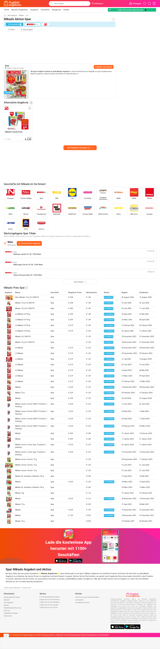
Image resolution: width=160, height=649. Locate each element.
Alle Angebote (12, 15)
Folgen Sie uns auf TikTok (49, 607)
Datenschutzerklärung (88, 635)
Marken (6, 605)
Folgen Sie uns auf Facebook (50, 599)
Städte (66, 10)
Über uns (7, 610)
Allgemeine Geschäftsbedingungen (68, 635)
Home (6, 10)
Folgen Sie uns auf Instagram (50, 602)
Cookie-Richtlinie (103, 635)
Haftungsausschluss (48, 635)
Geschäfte (45, 10)
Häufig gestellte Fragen (12, 597)
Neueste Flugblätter (19, 10)
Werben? (7, 600)
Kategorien (56, 10)
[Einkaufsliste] (154, 3)
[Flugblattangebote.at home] (13, 4)
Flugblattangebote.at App (12, 608)
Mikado (21, 15)
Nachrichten (8, 616)
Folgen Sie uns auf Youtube (49, 605)
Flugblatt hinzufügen (11, 613)
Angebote (34, 10)
